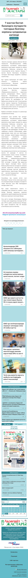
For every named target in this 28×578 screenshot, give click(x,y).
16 (24, 510)
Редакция (14, 556)
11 (6, 510)
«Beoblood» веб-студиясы (19, 576)
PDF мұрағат (19, 424)
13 (13, 510)
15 (21, 510)
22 (21, 512)
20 (13, 512)
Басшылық (14, 552)
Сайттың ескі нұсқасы (20, 572)
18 (6, 512)
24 (3, 513)
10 (3, 510)
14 (17, 510)
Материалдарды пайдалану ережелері (14, 565)
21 (17, 512)
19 (10, 512)
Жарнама (16, 4)
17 (3, 512)
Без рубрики (14, 38)
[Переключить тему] (20, 4)
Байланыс (10, 4)
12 (10, 510)
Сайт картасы (14, 560)
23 (24, 512)
